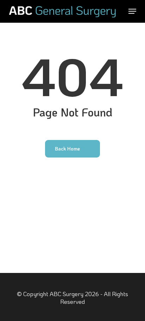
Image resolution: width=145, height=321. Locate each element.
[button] (132, 11)
